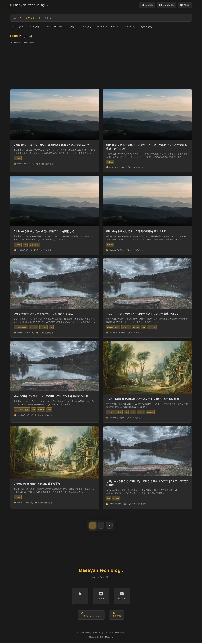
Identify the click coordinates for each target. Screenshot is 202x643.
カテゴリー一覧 (33, 17)
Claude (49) (85, 26)
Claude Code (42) (53, 26)
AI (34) (70, 26)
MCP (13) (34, 26)
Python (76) (146, 26)
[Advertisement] (101, 66)
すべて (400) (18, 26)
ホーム (18, 17)
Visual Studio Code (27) (108, 26)
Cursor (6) (130, 26)
